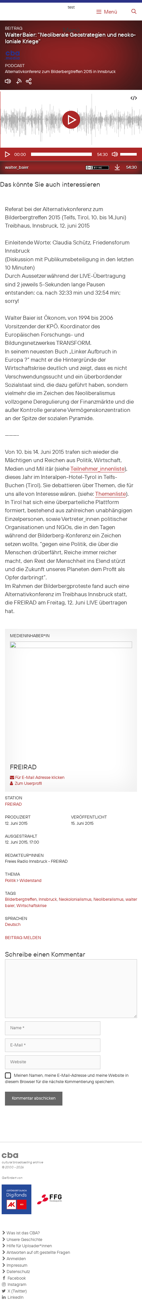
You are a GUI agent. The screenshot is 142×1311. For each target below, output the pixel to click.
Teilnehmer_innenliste (97, 469)
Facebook (16, 1278)
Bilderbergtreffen (21, 899)
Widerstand (30, 881)
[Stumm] (115, 154)
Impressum (16, 1265)
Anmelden (16, 1259)
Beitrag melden (23, 938)
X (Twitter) (16, 1291)
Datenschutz (18, 1272)
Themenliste (110, 494)
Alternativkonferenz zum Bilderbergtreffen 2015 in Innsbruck (60, 72)
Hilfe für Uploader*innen (29, 1246)
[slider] (129, 154)
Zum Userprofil (27, 784)
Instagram (16, 1285)
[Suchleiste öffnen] (134, 12)
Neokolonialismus (75, 899)
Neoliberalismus (108, 899)
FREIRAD (13, 804)
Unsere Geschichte (24, 1240)
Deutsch (12, 925)
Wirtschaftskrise (32, 906)
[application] (71, 154)
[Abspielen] (7, 154)
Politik (10, 881)
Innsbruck (48, 899)
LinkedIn (14, 1297)
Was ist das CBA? (23, 1233)
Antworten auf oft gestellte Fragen (38, 1253)
